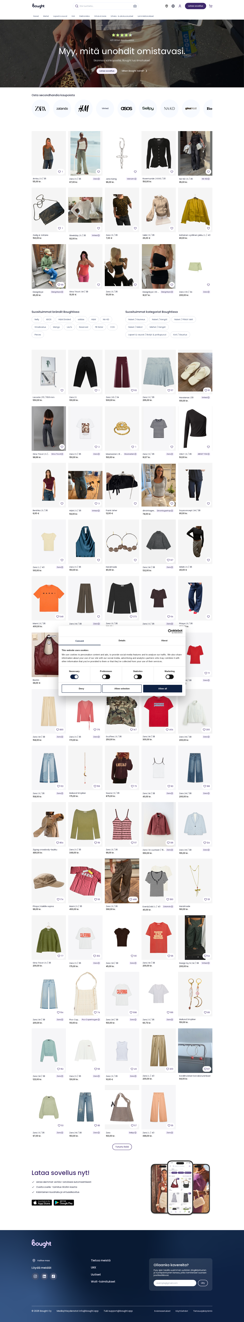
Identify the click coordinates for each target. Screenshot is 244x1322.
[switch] (106, 677)
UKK (93, 1267)
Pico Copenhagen (89, 1019)
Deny (81, 688)
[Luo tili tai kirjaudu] (180, 6)
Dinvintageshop (164, 510)
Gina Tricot (56, 454)
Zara (95, 179)
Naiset (36, 16)
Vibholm (130, 179)
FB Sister (99, 327)
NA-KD (204, 179)
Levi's (69, 327)
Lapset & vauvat (60, 16)
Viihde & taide (100, 16)
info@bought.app (89, 1311)
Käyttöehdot (182, 1311)
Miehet (46, 16)
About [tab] (164, 640)
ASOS (48, 319)
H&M (93, 319)
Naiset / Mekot (135, 327)
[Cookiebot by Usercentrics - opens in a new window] (170, 631)
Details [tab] (122, 640)
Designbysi (56, 292)
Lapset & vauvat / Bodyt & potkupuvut (147, 334)
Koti (73, 16)
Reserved (83, 327)
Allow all (162, 688)
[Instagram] (35, 1276)
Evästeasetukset (162, 1311)
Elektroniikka (84, 16)
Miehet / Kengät (158, 327)
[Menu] (173, 6)
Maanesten (129, 454)
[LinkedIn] (44, 1276)
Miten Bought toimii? (133, 70)
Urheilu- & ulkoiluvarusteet (122, 16)
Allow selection (122, 688)
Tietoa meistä (101, 1260)
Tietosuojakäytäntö (202, 1311)
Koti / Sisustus (180, 334)
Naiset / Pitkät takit (183, 319)
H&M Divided (64, 319)
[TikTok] (53, 1276)
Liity (203, 1283)
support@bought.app (121, 1311)
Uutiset (96, 1274)
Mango (56, 327)
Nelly (37, 319)
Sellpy (131, 1132)
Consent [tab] (79, 641)
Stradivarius (40, 327)
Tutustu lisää (122, 1146)
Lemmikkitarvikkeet (146, 16)
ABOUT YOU (202, 454)
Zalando (167, 906)
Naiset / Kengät (159, 319)
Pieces (38, 334)
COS (112, 327)
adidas (81, 319)
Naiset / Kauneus (136, 319)
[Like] (98, 172)
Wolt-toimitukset (103, 1282)
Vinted (94, 235)
